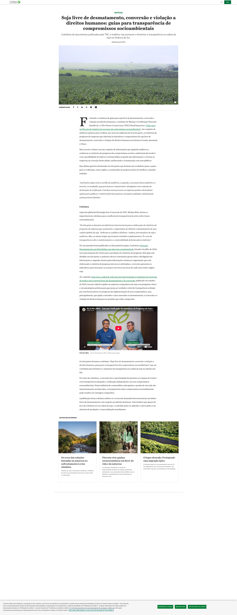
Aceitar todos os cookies (197, 606)
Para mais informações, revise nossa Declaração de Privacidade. (91, 610)
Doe (228, 2)
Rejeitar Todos (180, 606)
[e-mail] (96, 107)
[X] (77, 107)
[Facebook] (73, 107)
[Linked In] (82, 107)
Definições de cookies (165, 606)
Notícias (118, 13)
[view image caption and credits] (175, 102)
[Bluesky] (91, 107)
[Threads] (86, 107)
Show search (222, 2)
